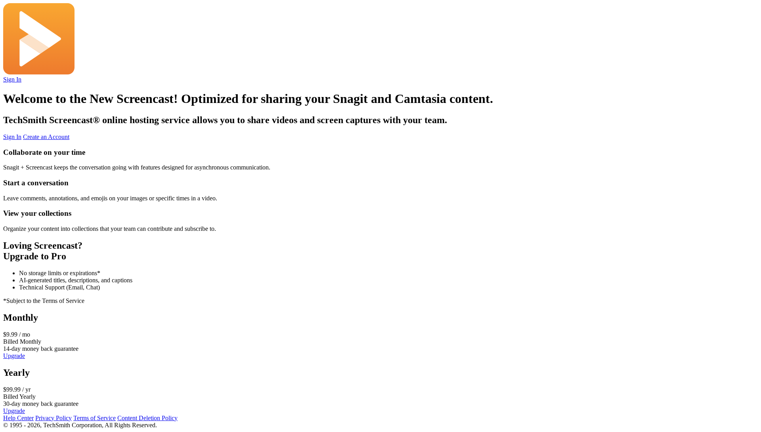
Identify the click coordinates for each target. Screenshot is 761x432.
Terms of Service (94, 418)
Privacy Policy (53, 418)
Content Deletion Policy (147, 418)
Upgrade (14, 355)
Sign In (12, 79)
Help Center (18, 418)
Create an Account (46, 136)
